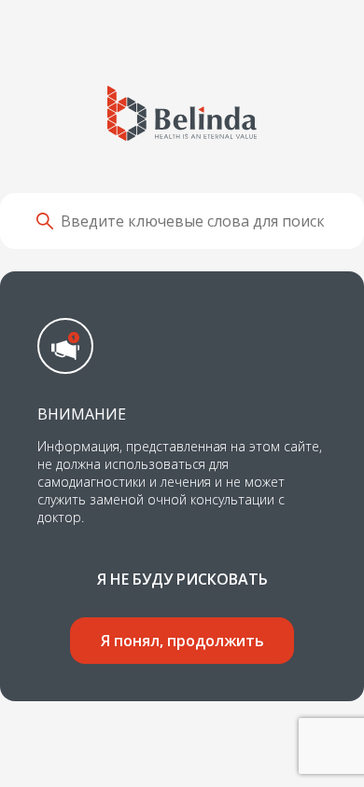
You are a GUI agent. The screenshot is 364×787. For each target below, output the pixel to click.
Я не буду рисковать (182, 579)
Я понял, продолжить (182, 640)
